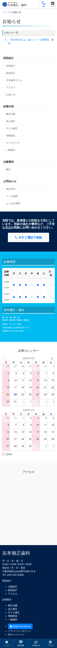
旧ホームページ (16, 634)
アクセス (50, 645)
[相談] (43, 3)
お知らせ (10, 94)
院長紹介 (10, 72)
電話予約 (10, 188)
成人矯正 (10, 121)
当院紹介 (10, 65)
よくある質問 (13, 203)
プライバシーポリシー (19, 630)
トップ (6, 645)
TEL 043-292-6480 (13, 574)
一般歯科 (10, 149)
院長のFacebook (21, 626)
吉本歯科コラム (14, 80)
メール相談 (12, 196)
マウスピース (13, 142)
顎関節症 (10, 135)
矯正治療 (21, 645)
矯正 (8, 169)
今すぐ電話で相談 (30, 237)
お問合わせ (36, 645)
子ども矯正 (12, 128)
